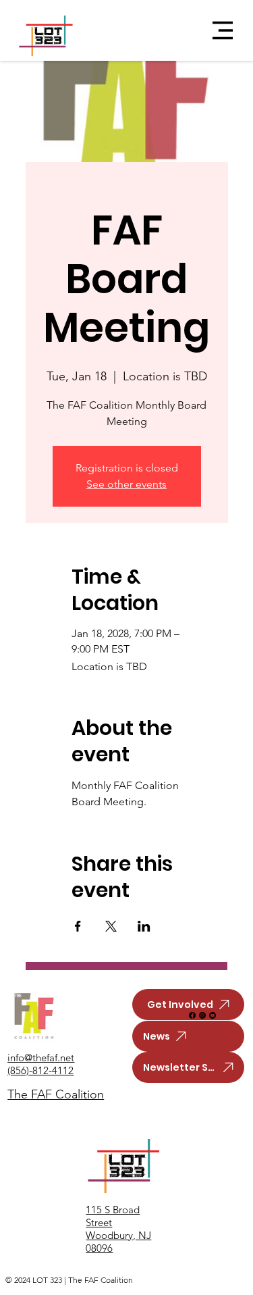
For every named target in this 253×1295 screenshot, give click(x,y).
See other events (126, 484)
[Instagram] (202, 1015)
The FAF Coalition (55, 1094)
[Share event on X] (111, 926)
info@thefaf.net (40, 1057)
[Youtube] (212, 1015)
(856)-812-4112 (40, 1070)
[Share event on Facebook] (78, 926)
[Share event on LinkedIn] (144, 926)
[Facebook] (192, 1015)
